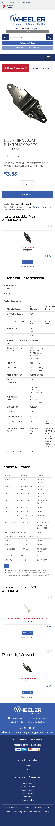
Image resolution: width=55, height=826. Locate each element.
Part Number (10, 285)
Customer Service (27, 786)
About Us (27, 765)
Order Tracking (27, 790)
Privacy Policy (17, 811)
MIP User (4, 2)
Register (12, 2)
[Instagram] (25, 727)
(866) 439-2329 (20, 207)
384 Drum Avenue (18, 718)
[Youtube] (30, 727)
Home (8, 811)
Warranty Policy (27, 793)
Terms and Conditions (32, 811)
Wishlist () (27, 2)
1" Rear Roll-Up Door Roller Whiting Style (27, 618)
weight (7, 293)
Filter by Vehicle (28, 43)
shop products (16, 68)
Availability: (9, 204)
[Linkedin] (34, 727)
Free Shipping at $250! (27, 29)
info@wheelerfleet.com (36, 722)
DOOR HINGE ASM (19, 140)
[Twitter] (21, 727)
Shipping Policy (27, 800)
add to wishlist (14, 156)
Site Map (46, 811)
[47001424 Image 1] (27, 104)
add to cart (27, 194)
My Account (28, 783)
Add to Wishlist (28, 267)
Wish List (27, 796)
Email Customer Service (38, 207)
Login (18, 2)
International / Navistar (40, 68)
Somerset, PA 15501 (38, 718)
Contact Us (27, 769)
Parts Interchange (12, 301)
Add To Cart (27, 262)
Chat (9, 209)
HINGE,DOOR (27, 248)
